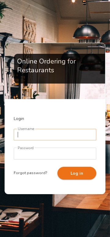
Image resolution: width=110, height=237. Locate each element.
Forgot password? (30, 173)
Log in (77, 173)
